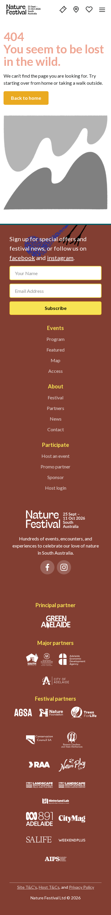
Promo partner (55, 466)
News (56, 418)
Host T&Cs (49, 887)
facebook (22, 257)
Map (55, 360)
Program (55, 339)
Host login (55, 488)
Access (55, 371)
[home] (24, 9)
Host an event (55, 456)
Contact (55, 429)
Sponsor (55, 477)
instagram (60, 257)
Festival (55, 397)
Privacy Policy (81, 887)
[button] (63, 9)
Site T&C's (27, 887)
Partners (55, 408)
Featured (55, 349)
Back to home (26, 98)
